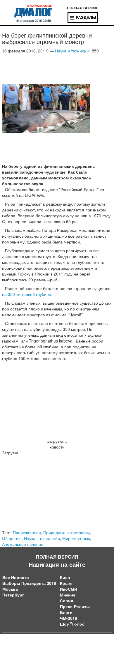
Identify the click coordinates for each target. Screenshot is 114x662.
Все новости (15, 577)
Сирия (66, 600)
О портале (12, 642)
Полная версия (57, 556)
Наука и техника (70, 51)
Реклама (65, 647)
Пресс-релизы (75, 606)
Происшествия (27, 532)
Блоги (66, 612)
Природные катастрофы (66, 532)
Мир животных (76, 538)
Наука (29, 538)
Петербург (13, 595)
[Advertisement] (49, 68)
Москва (10, 589)
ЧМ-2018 (68, 618)
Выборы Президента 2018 (29, 583)
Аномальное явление (22, 544)
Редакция (11, 647)
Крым (66, 583)
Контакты (66, 642)
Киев (65, 577)
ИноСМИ (68, 589)
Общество (12, 538)
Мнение (67, 595)
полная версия (83, 7)
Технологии (49, 538)
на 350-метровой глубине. (27, 294)
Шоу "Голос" (73, 624)
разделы (86, 17)
